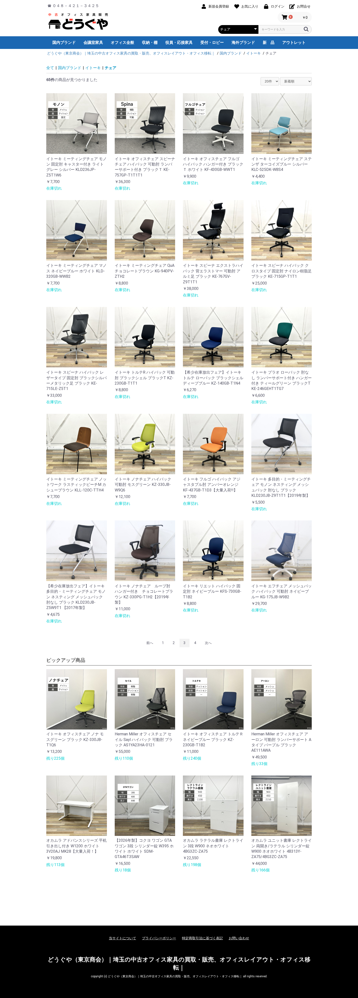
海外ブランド (243, 42)
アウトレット (294, 42)
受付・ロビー (212, 42)
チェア (110, 67)
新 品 (268, 42)
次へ (208, 643)
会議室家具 (93, 42)
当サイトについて (122, 938)
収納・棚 (150, 42)
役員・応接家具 (179, 42)
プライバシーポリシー (159, 938)
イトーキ (93, 67)
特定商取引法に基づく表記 (202, 938)
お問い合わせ (239, 938)
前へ (149, 643)
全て (50, 67)
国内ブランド (64, 42)
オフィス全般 (122, 42)
